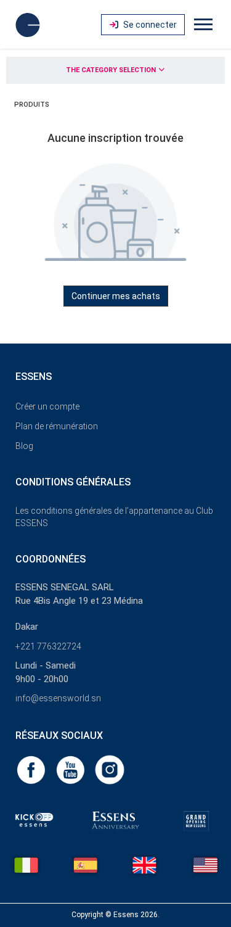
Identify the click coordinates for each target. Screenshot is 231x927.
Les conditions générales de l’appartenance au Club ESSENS (114, 517)
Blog (24, 446)
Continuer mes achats (115, 296)
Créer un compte (47, 406)
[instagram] (109, 769)
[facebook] (32, 769)
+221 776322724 (48, 646)
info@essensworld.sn (58, 698)
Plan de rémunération (56, 426)
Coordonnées (50, 559)
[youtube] (71, 769)
